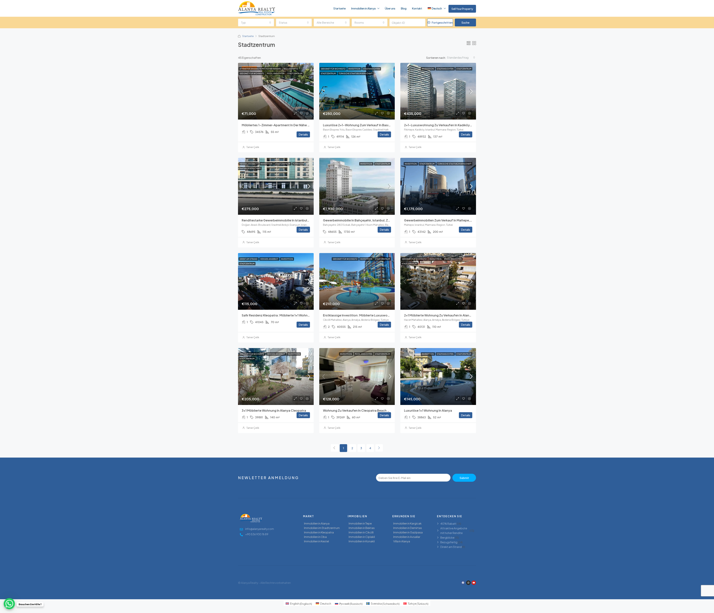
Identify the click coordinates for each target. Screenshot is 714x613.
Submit (464, 478)
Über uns (390, 8)
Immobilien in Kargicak (407, 523)
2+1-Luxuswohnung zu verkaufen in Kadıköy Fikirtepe (444, 125)
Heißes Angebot (248, 164)
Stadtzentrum (294, 73)
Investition (354, 69)
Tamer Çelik (252, 147)
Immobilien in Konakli (362, 541)
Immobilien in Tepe (360, 523)
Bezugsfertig (291, 69)
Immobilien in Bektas (362, 528)
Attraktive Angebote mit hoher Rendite (260, 69)
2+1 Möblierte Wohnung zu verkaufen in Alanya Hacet (443, 315)
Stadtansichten (371, 69)
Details (303, 134)
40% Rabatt (448, 523)
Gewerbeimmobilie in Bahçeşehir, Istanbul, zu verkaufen (364, 220)
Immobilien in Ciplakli (362, 536)
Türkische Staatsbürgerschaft (356, 73)
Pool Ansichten (276, 73)
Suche (465, 22)
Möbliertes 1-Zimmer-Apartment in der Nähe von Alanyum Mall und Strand (296, 125)
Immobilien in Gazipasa (408, 532)
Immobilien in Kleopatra (319, 532)
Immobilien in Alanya (363, 8)
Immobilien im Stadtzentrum (322, 528)
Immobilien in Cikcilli (361, 532)
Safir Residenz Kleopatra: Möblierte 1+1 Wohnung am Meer (284, 315)
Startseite (339, 8)
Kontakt (417, 8)
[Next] (379, 448)
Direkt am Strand (248, 259)
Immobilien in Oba (315, 536)
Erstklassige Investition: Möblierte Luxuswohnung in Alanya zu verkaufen (377, 315)
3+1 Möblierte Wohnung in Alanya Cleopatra (274, 410)
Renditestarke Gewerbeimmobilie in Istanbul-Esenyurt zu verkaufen (292, 220)
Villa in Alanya (401, 541)
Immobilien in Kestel (316, 541)
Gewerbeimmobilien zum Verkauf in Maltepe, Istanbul (443, 220)
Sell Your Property (462, 8)
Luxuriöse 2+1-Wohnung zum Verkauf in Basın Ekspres (363, 125)
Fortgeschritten (442, 22)
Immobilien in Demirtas (407, 528)
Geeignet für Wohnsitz (252, 73)
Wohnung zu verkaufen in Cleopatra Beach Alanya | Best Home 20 (371, 410)
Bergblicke (447, 537)
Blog (403, 8)
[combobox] (256, 22)
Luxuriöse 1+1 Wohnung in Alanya (428, 410)
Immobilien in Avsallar (406, 536)
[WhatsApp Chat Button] (9, 603)
